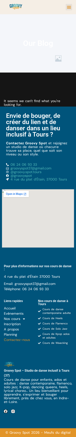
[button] (69, 7)
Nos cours (12, 319)
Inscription (12, 324)
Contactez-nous (17, 340)
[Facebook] (5, 411)
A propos (11, 329)
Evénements (14, 313)
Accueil (10, 308)
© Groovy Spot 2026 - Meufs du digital (38, 432)
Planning (10, 334)
